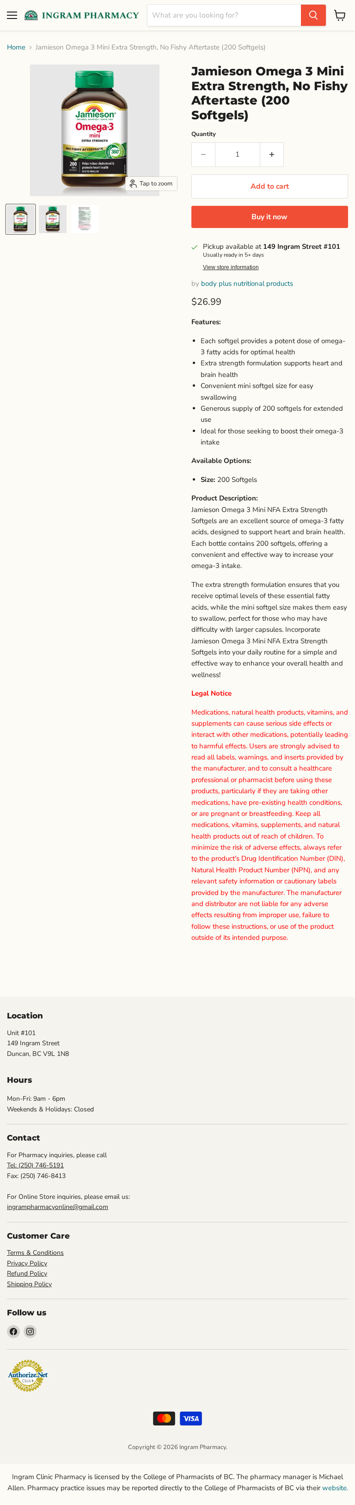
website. (334, 1488)
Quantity (203, 134)
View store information (231, 267)
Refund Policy (27, 1273)
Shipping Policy (29, 1284)
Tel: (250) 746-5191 (35, 1165)
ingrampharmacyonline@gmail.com (57, 1207)
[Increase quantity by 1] (272, 154)
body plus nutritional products (247, 283)
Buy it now (269, 217)
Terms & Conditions (35, 1252)
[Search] (313, 15)
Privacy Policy (27, 1263)
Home (16, 47)
